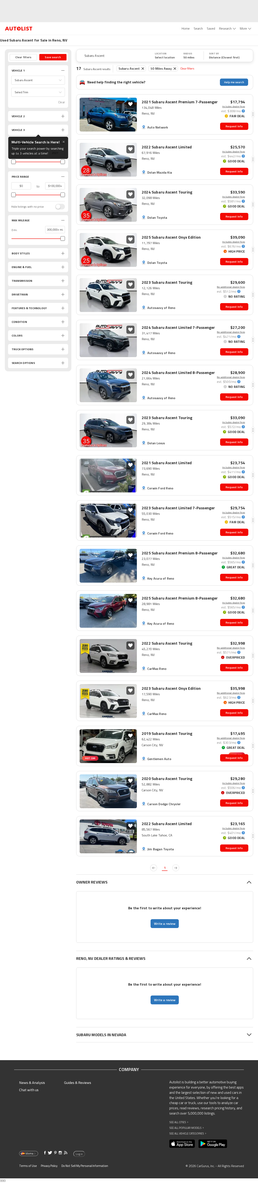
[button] (38, 80)
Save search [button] (53, 57)
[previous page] (153, 867)
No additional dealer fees (231, 287)
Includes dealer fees (233, 106)
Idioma (29, 1153)
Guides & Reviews (77, 1082)
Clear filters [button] (23, 57)
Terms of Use (28, 1165)
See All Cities (178, 1122)
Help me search (234, 82)
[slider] (13, 162)
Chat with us (28, 1090)
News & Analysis (32, 1082)
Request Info (234, 126)
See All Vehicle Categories (187, 1133)
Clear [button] (61, 102)
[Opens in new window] (182, 1143)
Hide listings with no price (27, 207)
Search (198, 28)
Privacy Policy (49, 1165)
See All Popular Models (186, 1128)
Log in (79, 1154)
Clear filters (187, 68)
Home (186, 28)
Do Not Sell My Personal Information (84, 1165)
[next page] (175, 867)
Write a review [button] (164, 923)
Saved (211, 28)
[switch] (58, 206)
